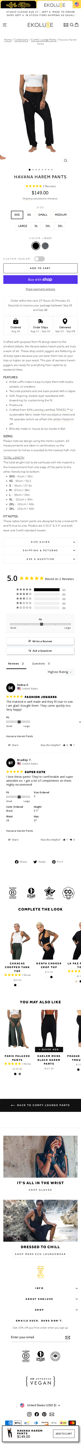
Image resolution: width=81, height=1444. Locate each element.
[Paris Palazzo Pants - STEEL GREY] (19, 1073)
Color (40, 238)
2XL (47, 226)
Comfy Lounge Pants (44, 39)
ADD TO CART (64, 1433)
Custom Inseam (16, 258)
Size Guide (40, 542)
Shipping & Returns (40, 550)
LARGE (22, 226)
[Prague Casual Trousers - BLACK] (78, 1069)
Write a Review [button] (42, 641)
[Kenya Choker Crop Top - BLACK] (51, 977)
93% (30, 409)
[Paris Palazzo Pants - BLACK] (15, 1073)
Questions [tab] (38, 663)
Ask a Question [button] (42, 650)
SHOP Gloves (40, 1189)
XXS (17, 215)
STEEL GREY (45, 246)
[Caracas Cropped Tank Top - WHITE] (19, 985)
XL (36, 226)
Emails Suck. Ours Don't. (39, 1320)
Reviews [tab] (13, 663)
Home (8, 39)
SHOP (39, 1309)
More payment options (40, 289)
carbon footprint (63, 419)
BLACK (36, 246)
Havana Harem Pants (19, 736)
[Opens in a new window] (29, 1414)
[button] (65, 745)
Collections (21, 39)
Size (40, 207)
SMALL (42, 215)
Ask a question (40, 559)
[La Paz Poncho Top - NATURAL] (76, 981)
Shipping (27, 198)
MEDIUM (61, 215)
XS (29, 215)
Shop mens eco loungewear (40, 1254)
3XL (60, 226)
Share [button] (14, 745)
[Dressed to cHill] (40, 1221)
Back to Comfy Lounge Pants (43, 1105)
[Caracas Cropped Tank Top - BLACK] (15, 985)
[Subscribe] (67, 1337)
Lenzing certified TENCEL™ (51, 409)
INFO (39, 1288)
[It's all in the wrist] (40, 1157)
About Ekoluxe (39, 1299)
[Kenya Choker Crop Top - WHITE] (46, 977)
